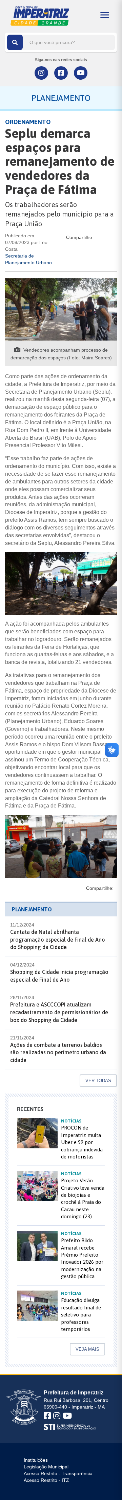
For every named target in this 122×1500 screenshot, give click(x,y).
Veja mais (87, 1349)
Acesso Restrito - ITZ (46, 1480)
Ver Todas (98, 1080)
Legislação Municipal (46, 1466)
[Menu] (105, 15)
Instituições (36, 1460)
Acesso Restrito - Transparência (58, 1473)
